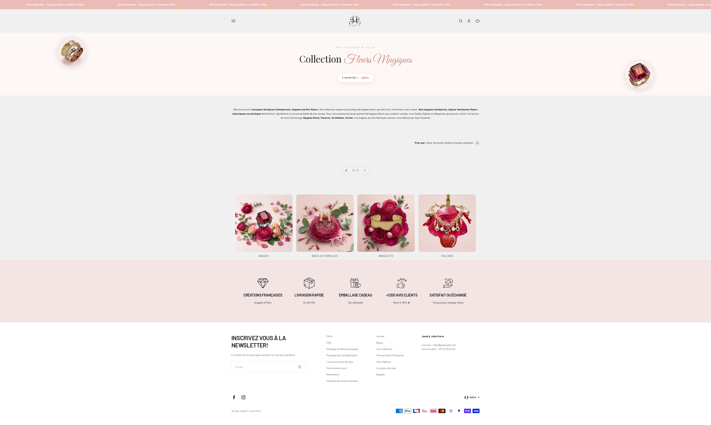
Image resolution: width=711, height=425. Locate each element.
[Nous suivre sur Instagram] (243, 397)
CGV (328, 342)
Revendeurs (332, 374)
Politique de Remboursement (342, 349)
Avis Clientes (383, 361)
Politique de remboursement (342, 380)
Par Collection (384, 349)
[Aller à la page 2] (346, 170)
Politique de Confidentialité (341, 355)
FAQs (329, 336)
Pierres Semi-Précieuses (390, 355)
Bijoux (379, 342)
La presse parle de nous (339, 361)
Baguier (380, 374)
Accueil (380, 336)
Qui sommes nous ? (337, 368)
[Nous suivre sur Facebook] (233, 397)
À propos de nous (386, 368)
